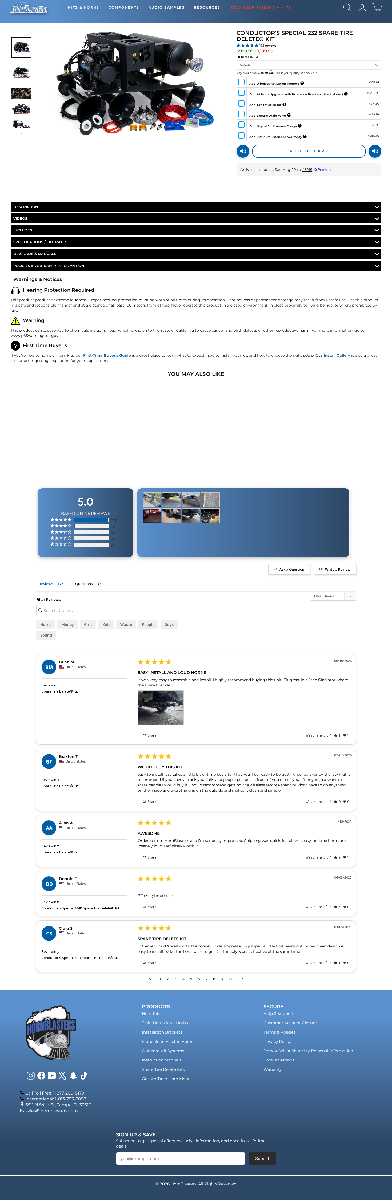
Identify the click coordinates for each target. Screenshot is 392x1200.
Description (25, 207)
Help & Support (278, 1013)
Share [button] (151, 735)
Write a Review (337, 569)
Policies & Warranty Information (48, 265)
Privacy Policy (277, 1041)
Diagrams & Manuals (34, 253)
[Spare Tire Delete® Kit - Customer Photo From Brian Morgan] (191, 516)
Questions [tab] (84, 583)
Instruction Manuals (161, 1060)
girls (88, 624)
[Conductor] (152, 500)
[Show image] (21, 47)
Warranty (272, 1069)
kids (106, 624)
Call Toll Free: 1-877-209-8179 (54, 1093)
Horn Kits (151, 1013)
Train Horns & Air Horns (165, 1022)
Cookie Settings (278, 1060)
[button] (337, 735)
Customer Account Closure (290, 1022)
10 (231, 978)
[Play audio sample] (243, 151)
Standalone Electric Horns (167, 1041)
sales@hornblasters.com (52, 1110)
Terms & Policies (279, 1032)
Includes (22, 230)
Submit (262, 1158)
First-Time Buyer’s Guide (107, 355)
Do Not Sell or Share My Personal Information (308, 1050)
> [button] (242, 978)
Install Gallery (337, 355)
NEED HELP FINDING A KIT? (260, 7)
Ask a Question (291, 569)
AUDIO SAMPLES (167, 7)
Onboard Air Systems (163, 1050)
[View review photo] (161, 707)
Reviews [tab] (46, 583)
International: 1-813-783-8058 (55, 1098)
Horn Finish (248, 57)
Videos (20, 218)
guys (169, 624)
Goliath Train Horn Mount (167, 1078)
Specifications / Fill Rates (40, 242)
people (148, 624)
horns (45, 624)
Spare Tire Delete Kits (163, 1069)
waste (126, 624)
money (67, 624)
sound (46, 635)
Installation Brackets (162, 1032)
